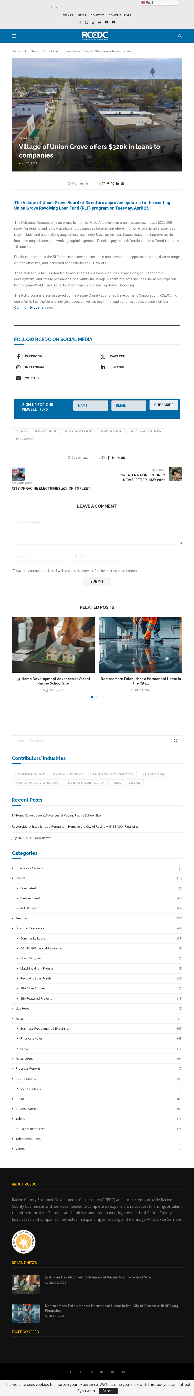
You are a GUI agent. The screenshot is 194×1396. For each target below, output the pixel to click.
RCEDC (99, 1099)
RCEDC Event (101, 908)
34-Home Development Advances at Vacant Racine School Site (56, 815)
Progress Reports (99, 1068)
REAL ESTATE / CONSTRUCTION (85, 782)
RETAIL (117, 782)
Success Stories (99, 1108)
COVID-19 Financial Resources (101, 948)
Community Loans (101, 938)
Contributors (120, 15)
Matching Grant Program (101, 968)
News (82, 15)
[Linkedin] (99, 22)
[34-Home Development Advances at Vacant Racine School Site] (53, 644)
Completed (101, 888)
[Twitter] (86, 22)
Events (68, 15)
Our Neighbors (101, 1088)
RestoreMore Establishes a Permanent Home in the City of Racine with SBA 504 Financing (75, 826)
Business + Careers (99, 868)
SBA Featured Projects (101, 998)
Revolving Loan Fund (146, 431)
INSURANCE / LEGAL (154, 774)
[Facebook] (80, 22)
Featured (99, 918)
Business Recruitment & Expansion (101, 1028)
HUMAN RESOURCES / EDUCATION (112, 774)
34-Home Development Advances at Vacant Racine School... (96, 7)
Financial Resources (99, 928)
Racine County (99, 1078)
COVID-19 (21, 431)
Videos (99, 1148)
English (150, 2)
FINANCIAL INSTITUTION (68, 774)
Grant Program (111, 431)
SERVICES (135, 782)
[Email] (113, 22)
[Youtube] (106, 22)
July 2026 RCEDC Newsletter (31, 838)
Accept (108, 1390)
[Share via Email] (122, 183)
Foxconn (101, 1048)
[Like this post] (103, 183)
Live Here (99, 1008)
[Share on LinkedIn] (117, 183)
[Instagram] (93, 22)
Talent (99, 1118)
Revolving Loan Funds (101, 978)
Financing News (101, 1038)
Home (16, 51)
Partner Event (101, 898)
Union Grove (24, 439)
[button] (51, 7)
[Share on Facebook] (108, 183)
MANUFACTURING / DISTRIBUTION (36, 782)
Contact (97, 15)
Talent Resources (101, 1129)
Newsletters (99, 1058)
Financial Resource (78, 431)
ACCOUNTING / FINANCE (30, 774)
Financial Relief (46, 431)
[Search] (179, 36)
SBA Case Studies (101, 988)
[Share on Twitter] (112, 183)
